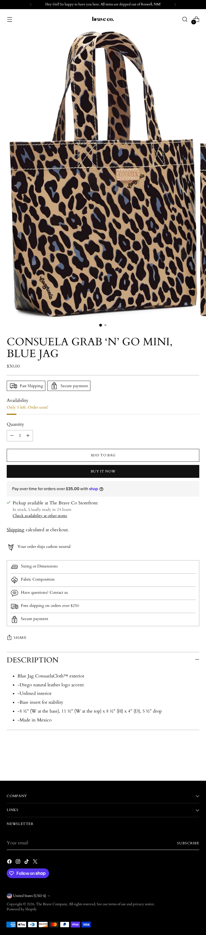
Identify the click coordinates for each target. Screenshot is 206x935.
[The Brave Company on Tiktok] (27, 862)
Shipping (15, 530)
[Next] (175, 4)
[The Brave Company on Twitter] (35, 862)
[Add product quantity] (28, 435)
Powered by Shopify (22, 909)
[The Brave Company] (103, 19)
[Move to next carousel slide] (194, 762)
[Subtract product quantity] (12, 435)
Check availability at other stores (40, 515)
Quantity (15, 424)
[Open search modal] (184, 19)
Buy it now (103, 471)
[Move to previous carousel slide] (182, 762)
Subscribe (188, 843)
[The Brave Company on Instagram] (18, 862)
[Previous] (31, 4)
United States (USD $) (29, 895)
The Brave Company (51, 904)
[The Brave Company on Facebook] (10, 862)
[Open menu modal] (9, 19)
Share (20, 637)
